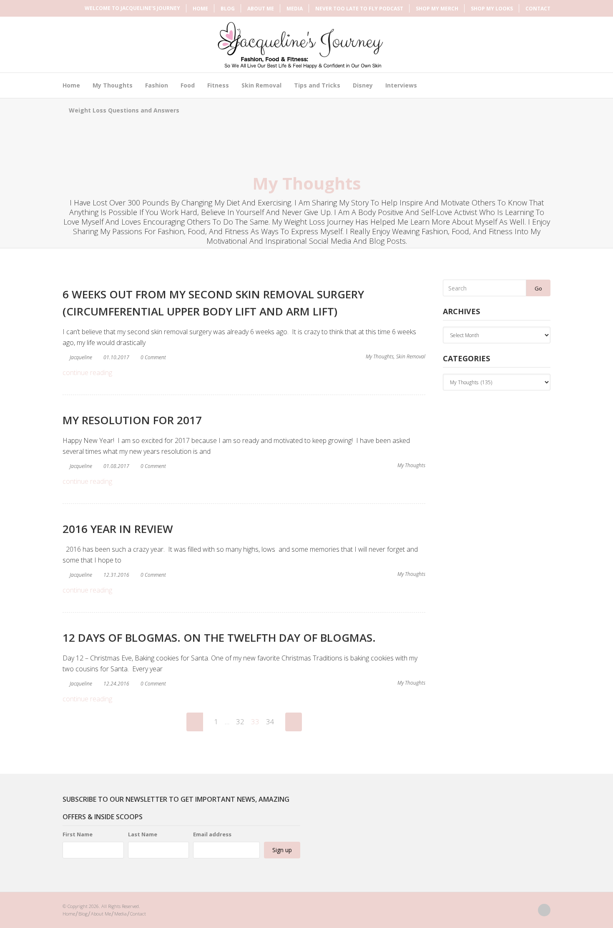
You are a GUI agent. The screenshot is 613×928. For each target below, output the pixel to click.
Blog (228, 8)
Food (188, 85)
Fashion (156, 85)
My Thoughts (113, 85)
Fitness (218, 85)
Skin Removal (261, 85)
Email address (212, 834)
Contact (537, 8)
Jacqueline (81, 357)
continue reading (87, 372)
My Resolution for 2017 (132, 420)
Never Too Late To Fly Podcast (359, 8)
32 (240, 721)
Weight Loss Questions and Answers (124, 110)
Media (294, 8)
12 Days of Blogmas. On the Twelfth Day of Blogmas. (219, 637)
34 (270, 721)
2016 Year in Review (118, 528)
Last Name (142, 834)
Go (538, 288)
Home (200, 8)
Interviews (401, 85)
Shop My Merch (437, 8)
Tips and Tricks (317, 85)
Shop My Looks (492, 8)
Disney (363, 85)
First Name (78, 834)
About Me (260, 8)
